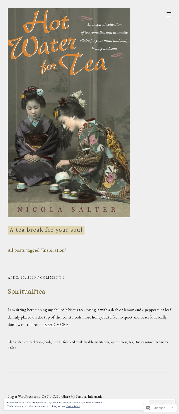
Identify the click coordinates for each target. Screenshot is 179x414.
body (48, 342)
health (88, 342)
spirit (114, 342)
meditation (101, 342)
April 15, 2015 (22, 277)
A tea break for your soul (46, 230)
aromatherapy (33, 342)
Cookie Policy (73, 406)
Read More (56, 324)
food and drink (73, 342)
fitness (57, 342)
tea (131, 342)
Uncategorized (144, 342)
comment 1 (52, 277)
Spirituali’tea (26, 292)
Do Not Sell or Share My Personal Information (73, 396)
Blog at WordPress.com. (24, 396)
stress (123, 342)
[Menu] (167, 12)
